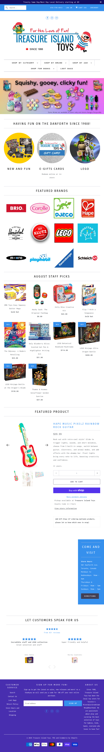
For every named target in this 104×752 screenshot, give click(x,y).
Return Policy (12, 707)
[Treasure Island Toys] (52, 39)
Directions (90, 599)
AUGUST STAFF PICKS (52, 279)
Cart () (82, 7)
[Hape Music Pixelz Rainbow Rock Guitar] (27, 448)
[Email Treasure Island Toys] (56, 18)
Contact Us (12, 700)
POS (54, 741)
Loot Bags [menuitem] (67, 69)
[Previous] (8, 448)
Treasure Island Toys (42, 741)
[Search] (6, 7)
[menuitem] (25, 63)
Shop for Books (41, 69)
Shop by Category (24, 63)
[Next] (46, 448)
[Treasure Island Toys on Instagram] (52, 18)
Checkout (94, 7)
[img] (52, 632)
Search (12, 696)
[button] (50, 670)
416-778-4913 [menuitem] (56, 7)
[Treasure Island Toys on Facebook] (47, 18)
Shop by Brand (54, 63)
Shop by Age (81, 63)
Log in (69, 7)
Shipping (12, 718)
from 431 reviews (52, 636)
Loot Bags (12, 704)
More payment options (77, 500)
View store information (66, 512)
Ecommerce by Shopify (68, 741)
